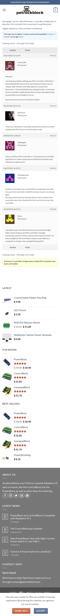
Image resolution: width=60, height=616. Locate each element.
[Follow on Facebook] (5, 495)
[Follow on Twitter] (16, 495)
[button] (4, 10)
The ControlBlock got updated (26, 528)
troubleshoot (36, 28)
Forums (15, 21)
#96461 (53, 168)
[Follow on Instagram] (10, 495)
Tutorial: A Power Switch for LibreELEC (30, 551)
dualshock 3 (13, 28)
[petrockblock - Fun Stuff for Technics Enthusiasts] (30, 10)
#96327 (53, 135)
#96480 (53, 209)
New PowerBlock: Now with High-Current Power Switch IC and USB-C (32, 540)
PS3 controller (25, 28)
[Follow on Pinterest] (27, 495)
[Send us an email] (21, 495)
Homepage (6, 21)
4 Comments (19, 545)
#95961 (53, 55)
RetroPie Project (26, 21)
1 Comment (19, 522)
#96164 (53, 106)
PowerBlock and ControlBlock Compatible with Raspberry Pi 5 (32, 517)
